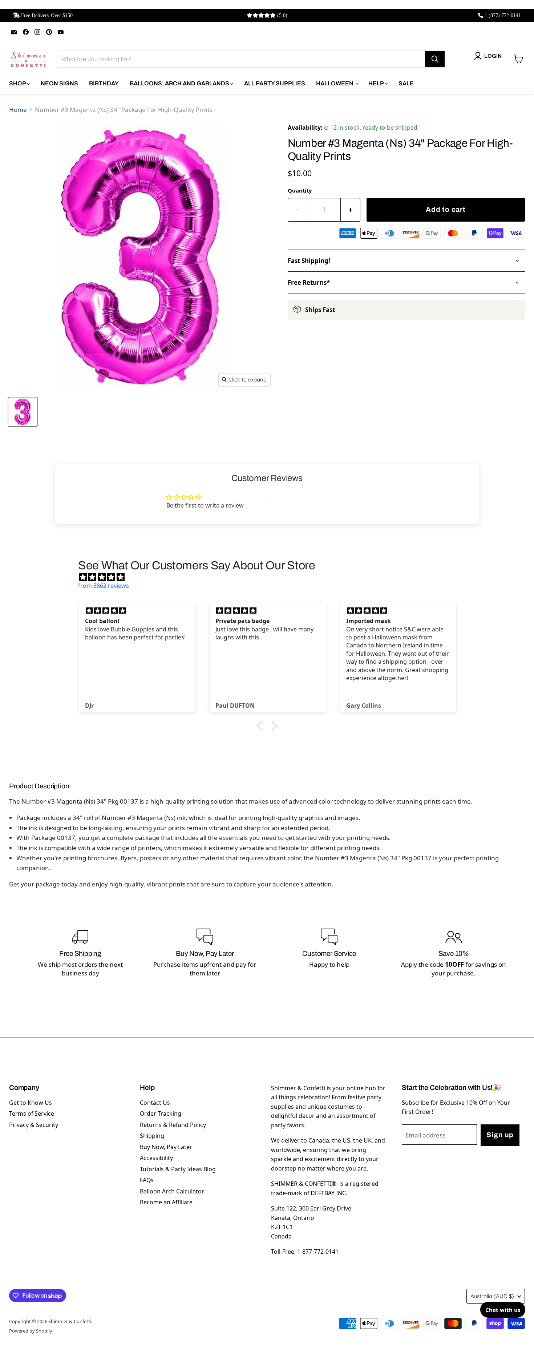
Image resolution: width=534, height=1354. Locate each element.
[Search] (435, 59)
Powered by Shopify (30, 1330)
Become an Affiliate (166, 1202)
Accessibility (156, 1158)
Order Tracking (160, 1113)
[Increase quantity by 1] (350, 210)
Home (18, 109)
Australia (492, 1296)
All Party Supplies (274, 83)
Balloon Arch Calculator (172, 1191)
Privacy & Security (33, 1125)
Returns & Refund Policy (173, 1125)
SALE (406, 83)
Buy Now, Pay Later (166, 1147)
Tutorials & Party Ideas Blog (178, 1169)
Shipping (152, 1136)
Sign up (499, 1135)
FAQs (147, 1180)
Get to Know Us (30, 1103)
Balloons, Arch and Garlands (180, 83)
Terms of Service (31, 1113)
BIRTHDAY (104, 83)
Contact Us (155, 1103)
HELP (376, 83)
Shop (18, 83)
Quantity (300, 190)
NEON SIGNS (59, 83)
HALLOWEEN (335, 83)
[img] (270, 577)
